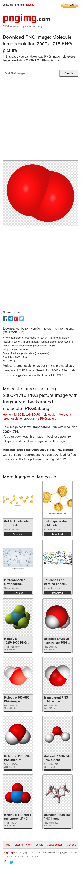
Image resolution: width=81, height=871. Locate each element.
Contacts (71, 844)
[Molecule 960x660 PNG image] (18, 675)
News (29, 844)
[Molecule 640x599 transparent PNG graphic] (57, 617)
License (19, 844)
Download (18, 534)
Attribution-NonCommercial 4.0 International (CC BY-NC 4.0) (38, 330)
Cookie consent (55, 844)
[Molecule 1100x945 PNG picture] (18, 734)
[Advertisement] (40, 120)
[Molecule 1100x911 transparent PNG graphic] (18, 793)
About (8, 844)
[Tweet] (21, 318)
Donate (39, 844)
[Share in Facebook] (5, 318)
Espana (30, 4)
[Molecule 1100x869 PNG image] (57, 793)
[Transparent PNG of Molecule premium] (57, 676)
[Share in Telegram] (10, 318)
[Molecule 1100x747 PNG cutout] (57, 734)
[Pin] (16, 318)
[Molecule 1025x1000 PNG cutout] (18, 616)
